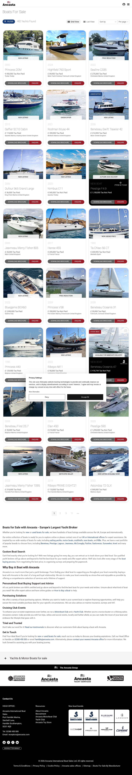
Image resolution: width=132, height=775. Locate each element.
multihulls (78, 540)
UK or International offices (93, 537)
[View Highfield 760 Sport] (66, 45)
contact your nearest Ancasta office (88, 639)
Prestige (53, 543)
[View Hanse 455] (66, 223)
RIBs (99, 540)
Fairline (88, 543)
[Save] (40, 33)
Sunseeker (107, 543)
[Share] (40, 38)
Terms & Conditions (21, 766)
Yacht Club (40, 719)
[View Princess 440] (23, 342)
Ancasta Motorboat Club (46, 717)
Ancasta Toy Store (43, 722)
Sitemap (86, 766)
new (27, 532)
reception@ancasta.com (19, 734)
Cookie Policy (54, 766)
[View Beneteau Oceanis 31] (109, 283)
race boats (88, 540)
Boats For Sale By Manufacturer (106, 766)
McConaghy (79, 543)
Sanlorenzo (97, 543)
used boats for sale (40, 532)
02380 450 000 (21, 639)
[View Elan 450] (66, 402)
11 (72, 513)
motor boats (68, 540)
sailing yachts (56, 540)
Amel (115, 543)
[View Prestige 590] (109, 402)
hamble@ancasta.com (44, 639)
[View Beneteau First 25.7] (23, 402)
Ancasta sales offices (71, 766)
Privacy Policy (39, 766)
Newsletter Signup (12, 748)
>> (78, 513)
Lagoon (61, 543)
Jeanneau (69, 543)
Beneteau (45, 543)
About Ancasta (42, 711)
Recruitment (41, 714)
